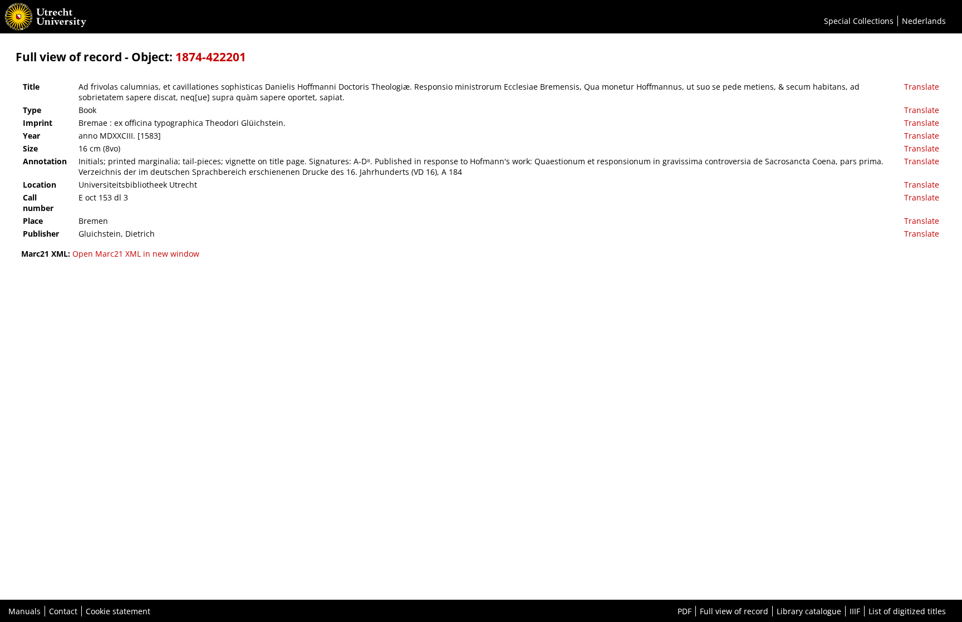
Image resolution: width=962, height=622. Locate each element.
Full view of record (734, 611)
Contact (63, 611)
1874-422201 (210, 57)
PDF (684, 611)
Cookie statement (118, 611)
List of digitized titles (907, 611)
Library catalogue (809, 611)
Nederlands (924, 21)
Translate (921, 86)
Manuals (24, 611)
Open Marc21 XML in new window (135, 253)
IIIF (855, 611)
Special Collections (859, 21)
